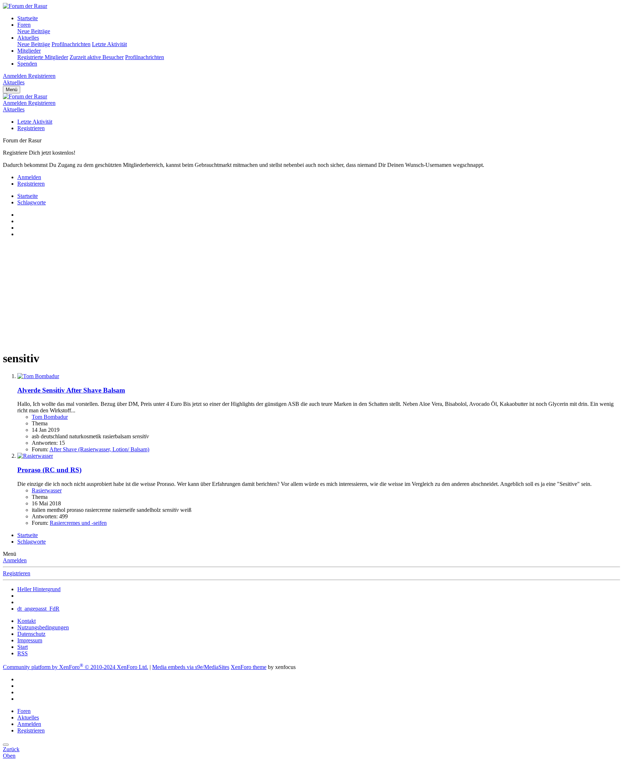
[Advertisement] (219, 293)
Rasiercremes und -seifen (78, 523)
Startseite (27, 18)
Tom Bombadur (50, 417)
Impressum (29, 640)
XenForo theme (248, 667)
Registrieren (31, 128)
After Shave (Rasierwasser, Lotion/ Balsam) (99, 449)
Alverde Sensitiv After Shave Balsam (71, 390)
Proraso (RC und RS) (49, 470)
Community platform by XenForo (75, 667)
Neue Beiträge (33, 31)
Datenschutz (31, 634)
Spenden (27, 64)
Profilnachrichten (71, 44)
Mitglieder (29, 51)
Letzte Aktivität (109, 44)
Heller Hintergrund (39, 589)
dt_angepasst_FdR (38, 609)
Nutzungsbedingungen (43, 627)
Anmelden (15, 560)
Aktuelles (28, 38)
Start (22, 647)
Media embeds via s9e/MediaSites (190, 667)
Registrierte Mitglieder (42, 57)
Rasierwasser (47, 490)
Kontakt (26, 621)
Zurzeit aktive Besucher (97, 57)
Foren (24, 25)
